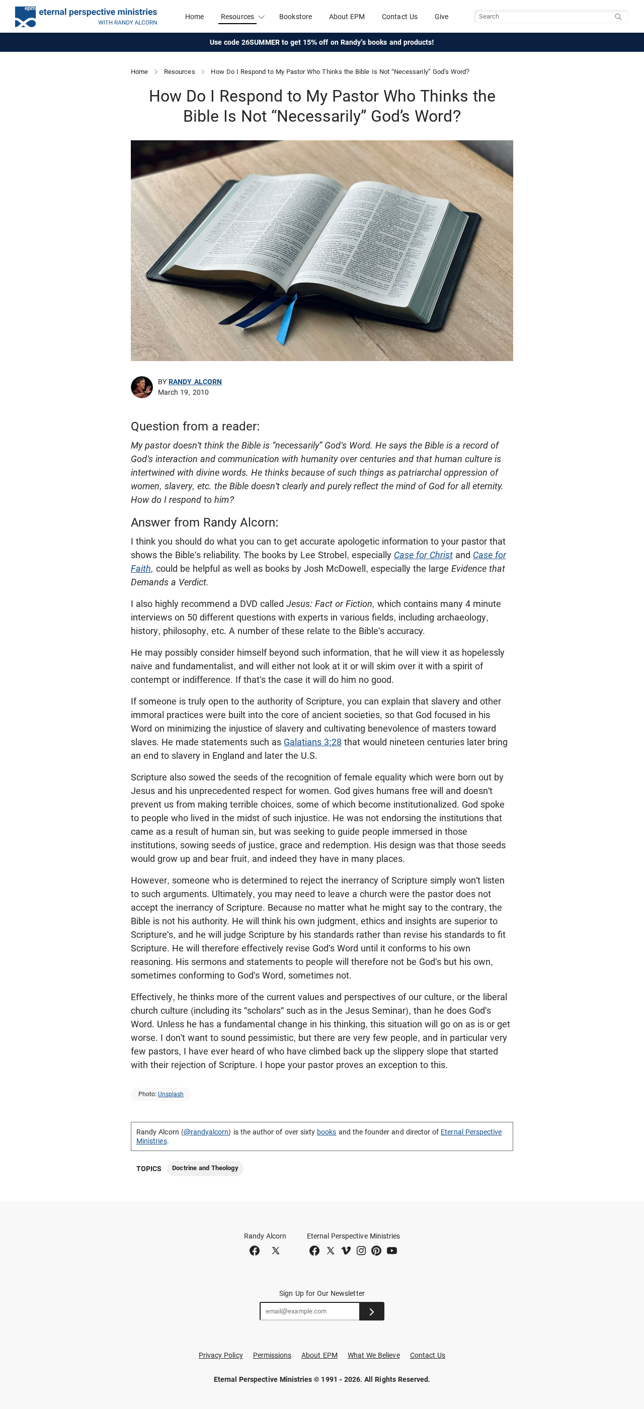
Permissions (272, 1355)
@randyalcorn (206, 1132)
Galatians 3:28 (313, 742)
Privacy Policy (221, 1355)
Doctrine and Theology (205, 1168)
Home (194, 17)
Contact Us (400, 17)
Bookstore (295, 17)
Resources (179, 71)
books (326, 1132)
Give (441, 17)
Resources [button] (237, 17)
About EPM (347, 17)
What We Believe (374, 1355)
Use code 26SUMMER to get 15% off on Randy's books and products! (322, 42)
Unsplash (171, 1094)
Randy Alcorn (195, 382)
